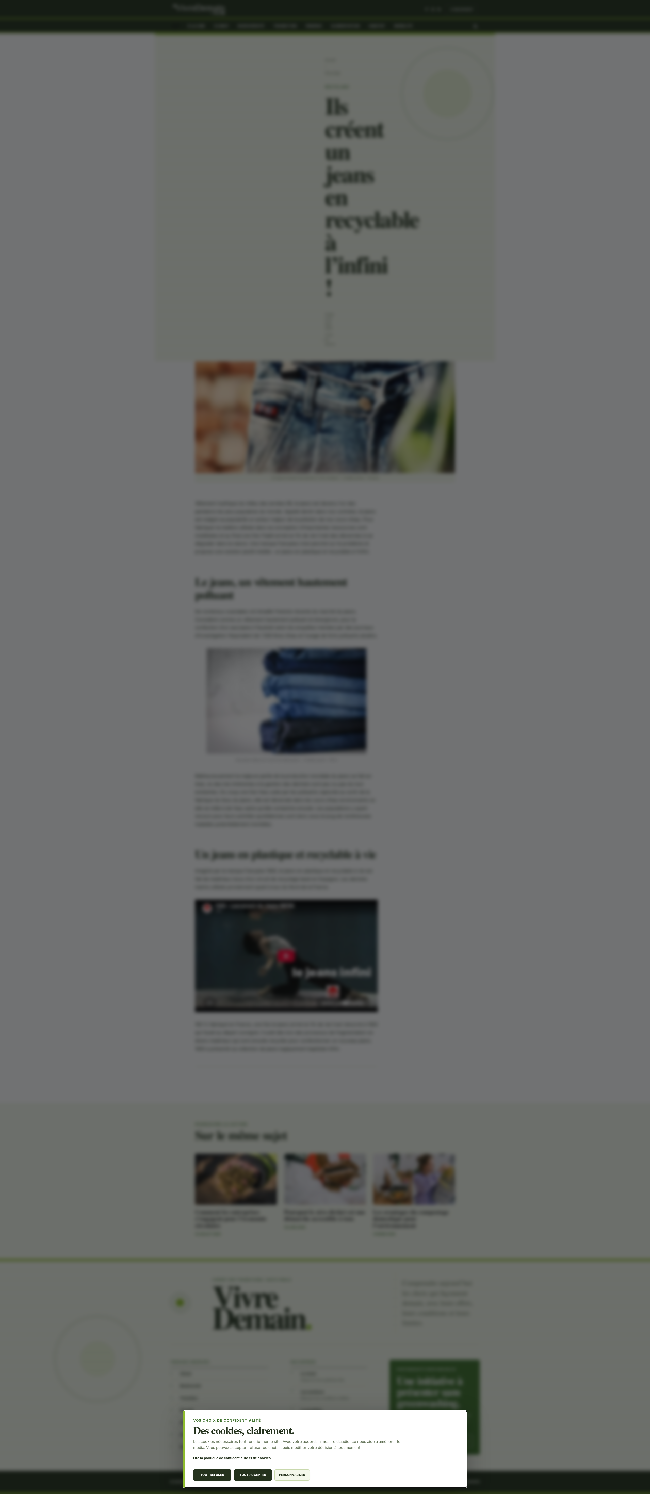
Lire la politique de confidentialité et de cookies (232, 1458)
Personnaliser (292, 1475)
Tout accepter (253, 1475)
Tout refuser (212, 1475)
